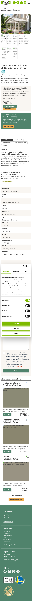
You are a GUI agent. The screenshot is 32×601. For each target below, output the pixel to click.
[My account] (17, 2)
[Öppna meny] (29, 2)
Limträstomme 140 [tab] (7, 142)
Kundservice (6, 541)
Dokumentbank (7, 535)
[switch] (27, 305)
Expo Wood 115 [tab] (18, 139)
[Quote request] (25, 2)
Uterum (5, 514)
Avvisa (16, 333)
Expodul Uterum (5, 9)
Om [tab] (26, 271)
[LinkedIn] (18, 571)
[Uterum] (5, 3)
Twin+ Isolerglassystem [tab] (20, 142)
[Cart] (21, 2)
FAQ (4, 537)
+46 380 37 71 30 (13, 559)
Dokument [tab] (5, 145)
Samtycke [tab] (6, 271)
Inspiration (6, 531)
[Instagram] (13, 571)
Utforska (7, 414)
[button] (27, 17)
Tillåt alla (16, 323)
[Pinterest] (9, 571)
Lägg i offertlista (9, 106)
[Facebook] (5, 571)
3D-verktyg (6, 533)
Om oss (5, 543)
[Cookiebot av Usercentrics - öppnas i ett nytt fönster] (23, 266)
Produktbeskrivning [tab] (7, 139)
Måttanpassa (8, 126)
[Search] (14, 2)
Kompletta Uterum (16, 9)
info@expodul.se (12, 561)
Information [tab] (15, 271)
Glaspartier (6, 516)
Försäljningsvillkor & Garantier (12, 545)
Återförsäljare (7, 539)
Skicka (16, 371)
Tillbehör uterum (8, 521)
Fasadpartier (7, 520)
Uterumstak (6, 518)
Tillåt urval (16, 328)
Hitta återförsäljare (9, 108)
